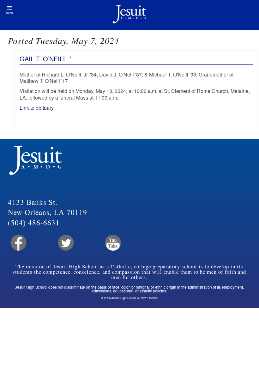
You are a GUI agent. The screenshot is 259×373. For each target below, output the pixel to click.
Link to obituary (37, 107)
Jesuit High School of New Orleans (129, 15)
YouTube (112, 243)
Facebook (18, 243)
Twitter (65, 243)
